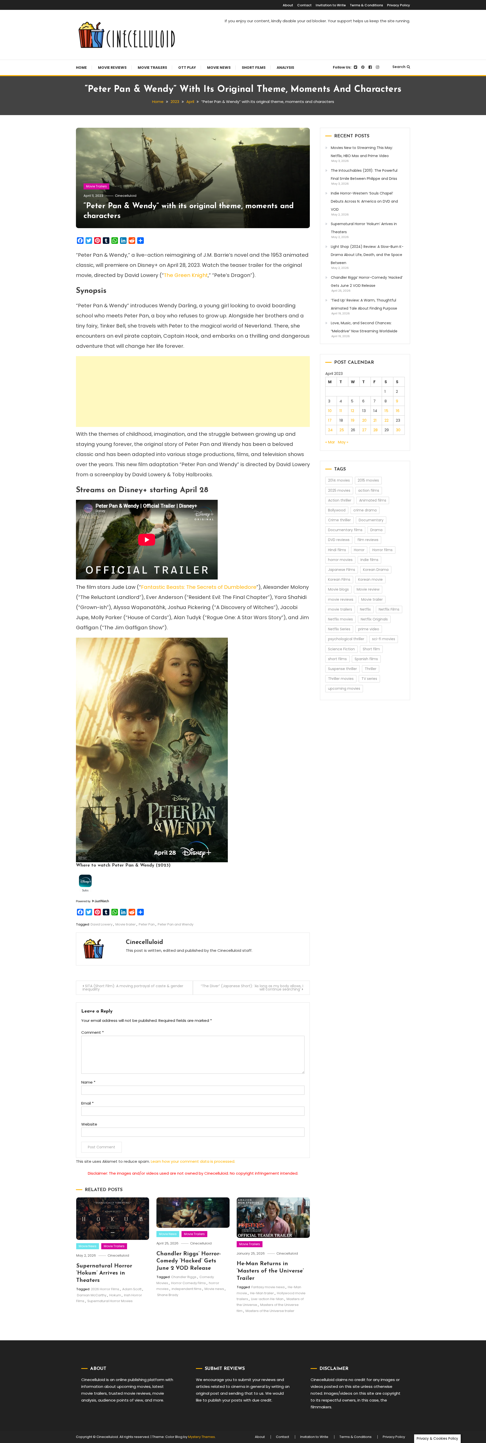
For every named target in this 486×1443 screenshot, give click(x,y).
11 (340, 410)
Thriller (370, 668)
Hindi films (337, 549)
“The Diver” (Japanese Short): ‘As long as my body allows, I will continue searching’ (252, 987)
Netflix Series (339, 629)
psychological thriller (346, 638)
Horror (359, 549)
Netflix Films (389, 609)
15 (386, 410)
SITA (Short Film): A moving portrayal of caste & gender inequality (133, 987)
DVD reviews (339, 539)
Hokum (115, 1295)
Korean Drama (376, 569)
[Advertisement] (193, 391)
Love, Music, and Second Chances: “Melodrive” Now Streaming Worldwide (364, 327)
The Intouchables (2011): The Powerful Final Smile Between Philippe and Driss (364, 174)
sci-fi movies (383, 638)
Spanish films (366, 658)
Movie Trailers (152, 67)
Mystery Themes (201, 1436)
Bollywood (337, 510)
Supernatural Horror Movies (110, 1301)
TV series (369, 678)
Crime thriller (339, 520)
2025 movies (339, 490)
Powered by (83, 901)
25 (341, 430)
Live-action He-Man (267, 1299)
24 (330, 430)
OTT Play (187, 67)
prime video (368, 629)
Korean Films (339, 579)
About (288, 5)
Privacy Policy (398, 5)
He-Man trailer (262, 1293)
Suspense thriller (342, 668)
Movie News (219, 67)
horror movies (340, 559)
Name (88, 1082)
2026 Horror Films (105, 1289)
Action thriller (339, 500)
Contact (304, 5)
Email (87, 1103)
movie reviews (340, 599)
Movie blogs (338, 589)
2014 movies (339, 480)
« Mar (330, 442)
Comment (92, 1032)
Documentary (371, 520)
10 (330, 410)
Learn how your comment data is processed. (193, 1161)
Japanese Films (341, 569)
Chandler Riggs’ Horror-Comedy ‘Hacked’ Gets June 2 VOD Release (188, 1261)
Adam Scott (131, 1289)
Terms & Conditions (366, 5)
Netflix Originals (374, 619)
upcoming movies (344, 688)
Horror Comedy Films (188, 1283)
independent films (186, 1288)
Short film (371, 649)
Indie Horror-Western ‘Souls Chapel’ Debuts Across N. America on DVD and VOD (364, 201)
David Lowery (101, 924)
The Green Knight (186, 275)
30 (398, 430)
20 (364, 420)
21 (375, 420)
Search (399, 66)
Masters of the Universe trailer (270, 1310)
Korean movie (370, 579)
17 (330, 420)
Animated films (372, 500)
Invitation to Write (331, 5)
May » (343, 442)
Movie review (368, 589)
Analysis (285, 67)
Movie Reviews (112, 67)
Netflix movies (340, 619)
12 (352, 410)
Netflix (365, 609)
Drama (376, 529)
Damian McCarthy (91, 1295)
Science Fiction (341, 649)
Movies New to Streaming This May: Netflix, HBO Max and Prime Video (362, 151)
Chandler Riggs (183, 1277)
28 (375, 430)
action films (368, 490)
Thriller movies (341, 678)
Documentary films (345, 529)
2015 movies (368, 480)
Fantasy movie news (268, 1287)
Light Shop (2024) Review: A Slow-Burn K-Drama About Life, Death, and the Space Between (367, 254)
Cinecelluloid (125, 195)
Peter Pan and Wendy (175, 924)
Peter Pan (147, 924)
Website (89, 1124)
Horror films (382, 549)
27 (364, 430)
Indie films (369, 559)
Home (81, 67)
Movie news (214, 1288)
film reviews (367, 539)
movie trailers (340, 609)
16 (397, 410)
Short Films (254, 67)
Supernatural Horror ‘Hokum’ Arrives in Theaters (104, 1273)
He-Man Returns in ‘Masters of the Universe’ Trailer (270, 1271)
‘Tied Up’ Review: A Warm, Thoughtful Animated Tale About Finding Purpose (364, 304)
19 (352, 420)
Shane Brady (167, 1295)
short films (337, 658)
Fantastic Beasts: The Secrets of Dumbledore (198, 587)
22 (386, 420)
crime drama (365, 510)
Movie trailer (125, 924)
